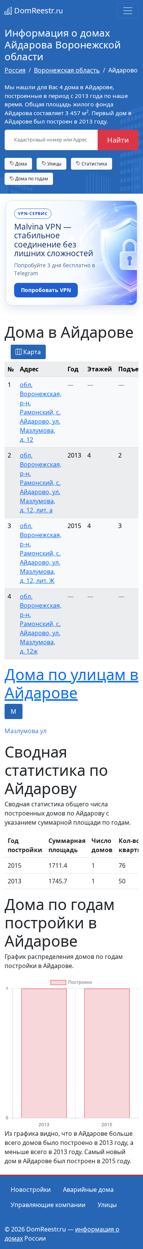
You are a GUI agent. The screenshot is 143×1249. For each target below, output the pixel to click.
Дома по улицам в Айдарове (71, 683)
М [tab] (13, 711)
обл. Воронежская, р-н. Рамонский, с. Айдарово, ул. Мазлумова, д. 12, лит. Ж (40, 553)
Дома (20, 164)
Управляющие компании (48, 1205)
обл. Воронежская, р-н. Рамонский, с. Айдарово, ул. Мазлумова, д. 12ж (40, 623)
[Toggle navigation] (127, 10)
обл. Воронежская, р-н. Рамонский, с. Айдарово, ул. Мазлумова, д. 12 (40, 412)
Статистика (93, 164)
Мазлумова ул (26, 731)
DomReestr (37, 10)
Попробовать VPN (46, 290)
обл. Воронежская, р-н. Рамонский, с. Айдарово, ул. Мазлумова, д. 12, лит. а (40, 482)
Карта (31, 352)
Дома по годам (31, 178)
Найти (118, 139)
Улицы (53, 164)
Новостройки (31, 1189)
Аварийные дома (88, 1189)
